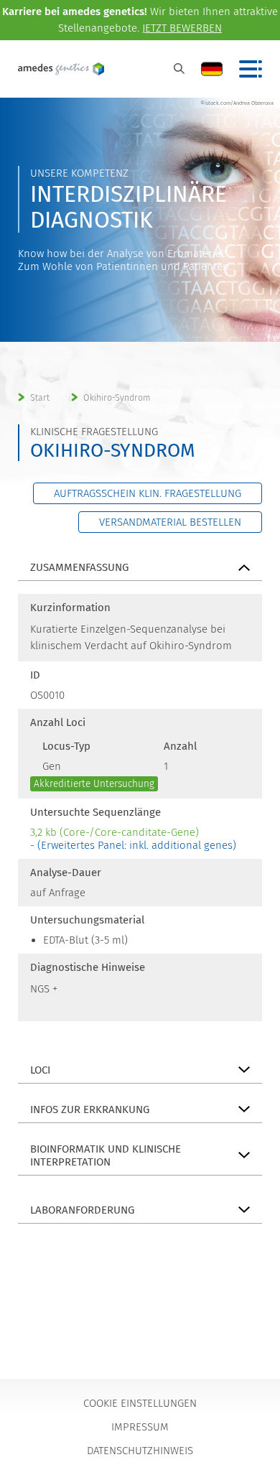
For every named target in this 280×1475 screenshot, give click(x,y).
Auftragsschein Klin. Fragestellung (147, 493)
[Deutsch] (212, 69)
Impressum (140, 1426)
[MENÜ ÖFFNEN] (250, 69)
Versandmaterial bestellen (170, 522)
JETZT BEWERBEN (182, 28)
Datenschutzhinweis (140, 1450)
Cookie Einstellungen (140, 1403)
